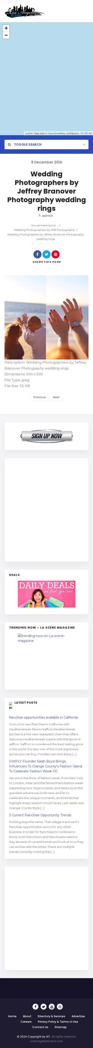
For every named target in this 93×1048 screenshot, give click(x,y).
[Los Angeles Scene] (24, 11)
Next (56, 397)
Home (52, 225)
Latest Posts (25, 702)
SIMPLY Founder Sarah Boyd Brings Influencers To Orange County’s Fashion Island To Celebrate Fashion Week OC (45, 766)
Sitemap (61, 1027)
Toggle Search (27, 144)
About (27, 1016)
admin (47, 215)
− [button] (6, 35)
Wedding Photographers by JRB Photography (44, 230)
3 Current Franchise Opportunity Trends (40, 815)
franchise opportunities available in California (43, 717)
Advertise (78, 1016)
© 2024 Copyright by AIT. (34, 1037)
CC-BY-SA (86, 133)
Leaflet (29, 133)
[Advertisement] (46, 509)
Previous (39, 397)
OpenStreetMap (56, 133)
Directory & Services (51, 1016)
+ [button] (6, 28)
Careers (26, 1022)
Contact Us (40, 1027)
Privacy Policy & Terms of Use (58, 1022)
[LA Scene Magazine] (46, 659)
